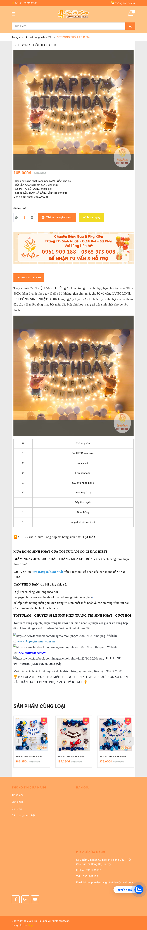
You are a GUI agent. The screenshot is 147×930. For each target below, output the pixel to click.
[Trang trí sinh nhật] (73, 248)
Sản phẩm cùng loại (39, 706)
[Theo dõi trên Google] (25, 899)
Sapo (31, 925)
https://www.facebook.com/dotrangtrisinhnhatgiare (59, 597)
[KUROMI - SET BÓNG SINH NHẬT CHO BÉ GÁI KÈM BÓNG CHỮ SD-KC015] (31, 734)
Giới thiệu (17, 808)
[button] (41, 787)
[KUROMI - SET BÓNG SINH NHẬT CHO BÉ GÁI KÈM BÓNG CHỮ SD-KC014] (73, 734)
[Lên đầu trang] (140, 913)
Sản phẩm (17, 801)
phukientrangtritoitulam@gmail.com (112, 882)
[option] (31, 742)
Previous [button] (17, 741)
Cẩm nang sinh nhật (23, 815)
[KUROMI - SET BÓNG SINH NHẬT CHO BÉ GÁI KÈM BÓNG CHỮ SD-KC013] (115, 734)
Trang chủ (17, 794)
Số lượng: (19, 208)
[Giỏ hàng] (131, 15)
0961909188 (30, 3)
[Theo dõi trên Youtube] (35, 899)
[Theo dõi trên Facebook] (16, 899)
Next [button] (129, 741)
